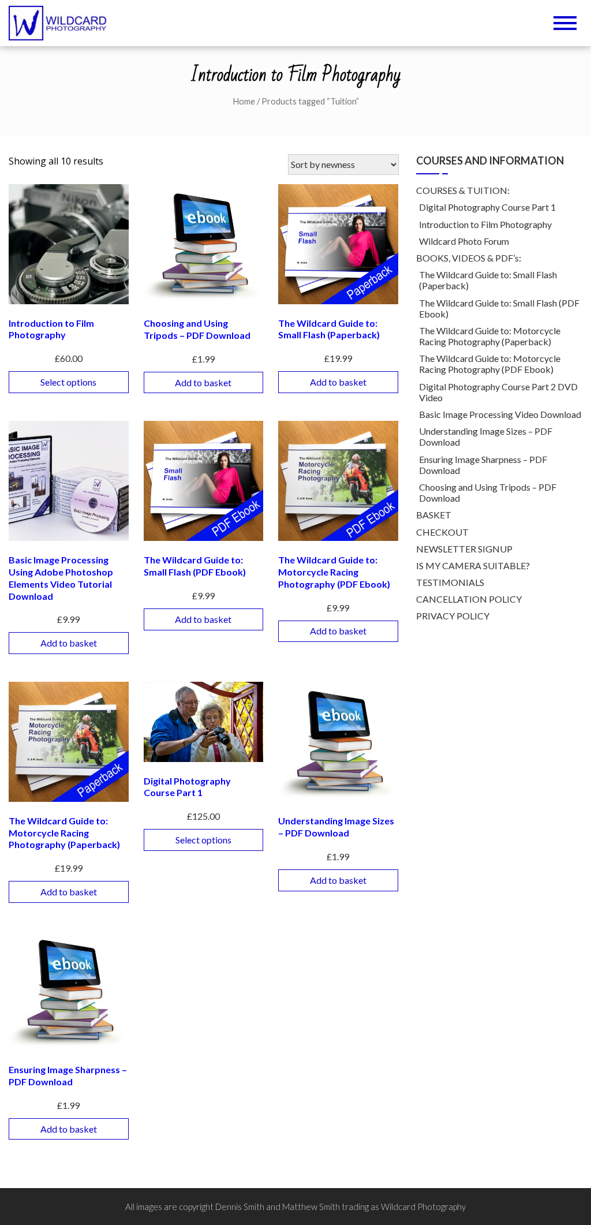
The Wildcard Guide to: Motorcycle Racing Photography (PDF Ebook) (489, 364)
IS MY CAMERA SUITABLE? (473, 565)
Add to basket (203, 382)
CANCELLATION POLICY (469, 598)
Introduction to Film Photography (485, 224)
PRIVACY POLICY (452, 615)
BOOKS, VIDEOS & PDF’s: (468, 257)
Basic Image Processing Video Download (500, 414)
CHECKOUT (442, 531)
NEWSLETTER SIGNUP (464, 548)
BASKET (433, 514)
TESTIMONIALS (450, 582)
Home (244, 101)
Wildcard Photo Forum (464, 241)
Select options (68, 381)
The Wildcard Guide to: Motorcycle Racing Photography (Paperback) (489, 336)
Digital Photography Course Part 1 (487, 206)
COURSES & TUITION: (463, 190)
